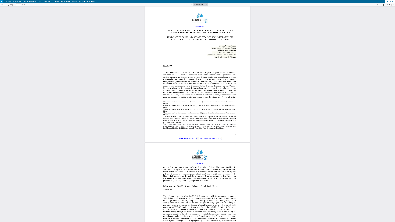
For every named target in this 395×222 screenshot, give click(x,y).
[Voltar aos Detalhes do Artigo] (1, 1)
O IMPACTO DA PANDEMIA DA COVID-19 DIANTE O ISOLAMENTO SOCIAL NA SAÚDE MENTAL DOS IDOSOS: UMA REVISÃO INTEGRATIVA (50, 1)
